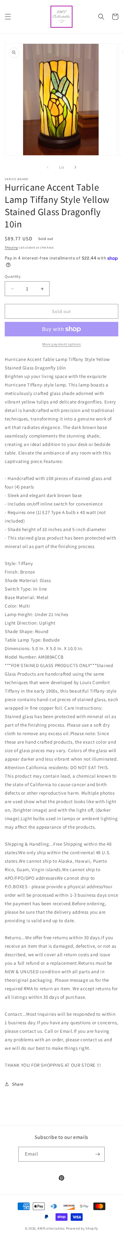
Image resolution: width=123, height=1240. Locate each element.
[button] (8, 17)
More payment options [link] (61, 344)
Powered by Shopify (82, 1228)
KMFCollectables (51, 1228)
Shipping (11, 247)
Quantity (12, 276)
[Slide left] (48, 167)
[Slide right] (75, 167)
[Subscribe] (97, 1154)
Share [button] (18, 1084)
